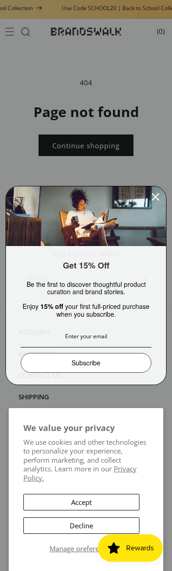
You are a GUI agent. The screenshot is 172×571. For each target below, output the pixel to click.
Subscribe (86, 362)
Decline (81, 525)
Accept (81, 502)
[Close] (155, 197)
